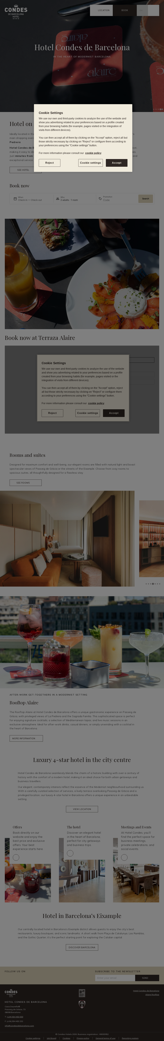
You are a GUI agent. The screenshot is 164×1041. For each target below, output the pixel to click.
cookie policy (93, 153)
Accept (116, 162)
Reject (49, 162)
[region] (83, 138)
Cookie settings (90, 162)
